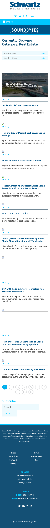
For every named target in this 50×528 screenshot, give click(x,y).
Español (33, 16)
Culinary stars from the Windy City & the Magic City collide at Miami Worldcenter (23, 239)
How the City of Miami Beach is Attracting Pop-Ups (23, 134)
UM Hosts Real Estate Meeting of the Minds (24, 369)
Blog (36, 460)
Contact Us (13, 460)
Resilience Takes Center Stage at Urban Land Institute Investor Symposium (22, 342)
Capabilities (13, 456)
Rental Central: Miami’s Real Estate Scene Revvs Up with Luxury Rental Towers (23, 186)
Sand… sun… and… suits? (15, 213)
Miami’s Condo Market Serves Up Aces (21, 160)
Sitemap (13, 463)
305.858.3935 (28, 495)
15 (24, 392)
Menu (9, 21)
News (36, 453)
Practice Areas (36, 456)
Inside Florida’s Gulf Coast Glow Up (20, 105)
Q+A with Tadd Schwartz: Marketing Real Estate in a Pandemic (23, 290)
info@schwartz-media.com (28, 498)
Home (13, 453)
